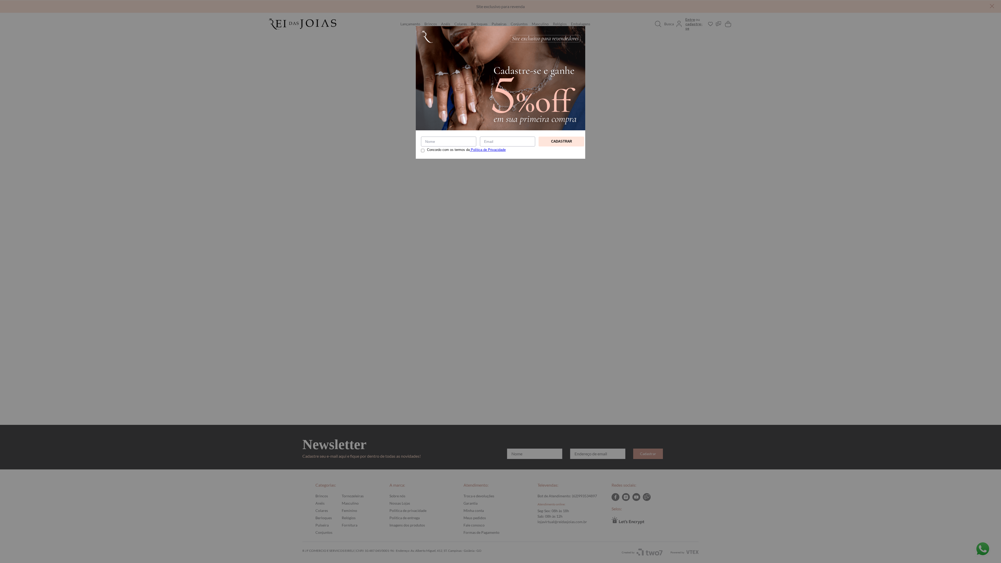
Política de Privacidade (488, 150)
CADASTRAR (561, 141)
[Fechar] (575, 33)
